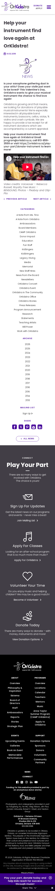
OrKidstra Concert (27, 283)
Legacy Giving (27, 258)
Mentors (40, 701)
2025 (27, 348)
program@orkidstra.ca (17, 140)
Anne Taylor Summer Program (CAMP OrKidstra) (40, 714)
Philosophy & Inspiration (15, 689)
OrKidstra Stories (27, 301)
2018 (27, 378)
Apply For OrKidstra (26, 560)
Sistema (15, 695)
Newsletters (27, 279)
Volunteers (40, 754)
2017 (27, 383)
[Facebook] (17, 782)
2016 (27, 387)
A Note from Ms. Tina (27, 214)
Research (27, 313)
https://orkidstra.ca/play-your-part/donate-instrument (27, 145)
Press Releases (27, 305)
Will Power (27, 326)
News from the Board (27, 275)
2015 (27, 391)
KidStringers (27, 253)
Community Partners (40, 761)
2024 (27, 352)
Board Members (27, 227)
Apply (39, 8)
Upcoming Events (15, 741)
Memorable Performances (15, 756)
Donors (40, 750)
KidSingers (27, 249)
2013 (27, 400)
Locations (40, 687)
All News (29, 439)
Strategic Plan (15, 726)
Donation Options (40, 741)
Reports (15, 717)
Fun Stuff (27, 245)
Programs (40, 678)
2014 (27, 395)
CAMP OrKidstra (27, 232)
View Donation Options (26, 639)
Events (15, 735)
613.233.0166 (27, 826)
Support (40, 735)
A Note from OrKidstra (27, 219)
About (14, 678)
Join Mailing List (26, 520)
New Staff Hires (27, 270)
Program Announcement (27, 309)
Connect (27, 776)
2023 (27, 357)
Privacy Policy (27, 873)
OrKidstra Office (27, 296)
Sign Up (27, 413)
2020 (27, 370)
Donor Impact (27, 236)
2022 (27, 361)
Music (40, 706)
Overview (15, 683)
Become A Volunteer (26, 600)
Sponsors (40, 745)
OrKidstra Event (27, 288)
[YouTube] (36, 782)
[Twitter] (22, 782)
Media (27, 262)
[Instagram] (26, 782)
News (27, 772)
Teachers (40, 697)
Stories (15, 721)
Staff (15, 707)
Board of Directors (15, 702)
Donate (38, 6)
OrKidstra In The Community (27, 292)
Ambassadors (27, 223)
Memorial (27, 266)
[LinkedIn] (31, 782)
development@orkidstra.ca (35, 868)
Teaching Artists (27, 322)
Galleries (15, 745)
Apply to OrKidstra (40, 723)
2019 (27, 374)
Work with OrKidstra (27, 331)
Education (27, 240)
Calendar (40, 692)
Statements (27, 318)
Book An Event (15, 750)
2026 (27, 344)
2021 (27, 365)
